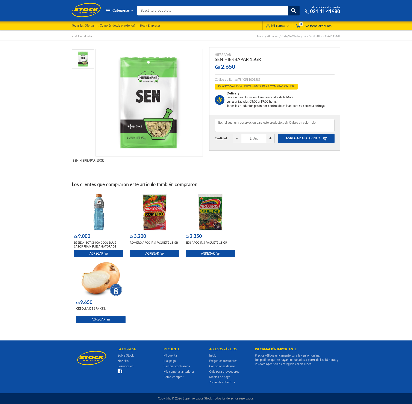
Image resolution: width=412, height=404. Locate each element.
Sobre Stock (126, 355)
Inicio (260, 36)
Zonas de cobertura (222, 382)
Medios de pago (219, 377)
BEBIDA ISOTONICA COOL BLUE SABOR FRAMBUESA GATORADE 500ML (95, 246)
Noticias (123, 361)
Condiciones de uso (222, 366)
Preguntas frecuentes (223, 361)
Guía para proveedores (224, 371)
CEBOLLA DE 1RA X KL (91, 308)
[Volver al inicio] (86, 10)
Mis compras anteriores (179, 371)
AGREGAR (303, 138)
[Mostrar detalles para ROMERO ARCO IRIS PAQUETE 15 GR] (154, 212)
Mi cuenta (278, 25)
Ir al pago (170, 361)
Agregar (96, 253)
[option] (99, 226)
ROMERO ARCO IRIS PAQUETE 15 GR (154, 242)
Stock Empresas (150, 25)
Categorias (121, 10)
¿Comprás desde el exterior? (116, 25)
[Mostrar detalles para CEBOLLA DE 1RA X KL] (101, 278)
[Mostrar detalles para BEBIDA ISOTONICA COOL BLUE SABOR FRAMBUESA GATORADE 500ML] (98, 212)
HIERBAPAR (223, 54)
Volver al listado (85, 36)
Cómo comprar (173, 377)
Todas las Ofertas (83, 25)
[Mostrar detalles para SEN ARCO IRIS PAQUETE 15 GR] (210, 212)
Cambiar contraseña (177, 366)
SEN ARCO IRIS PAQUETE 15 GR (206, 242)
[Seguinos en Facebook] (120, 370)
